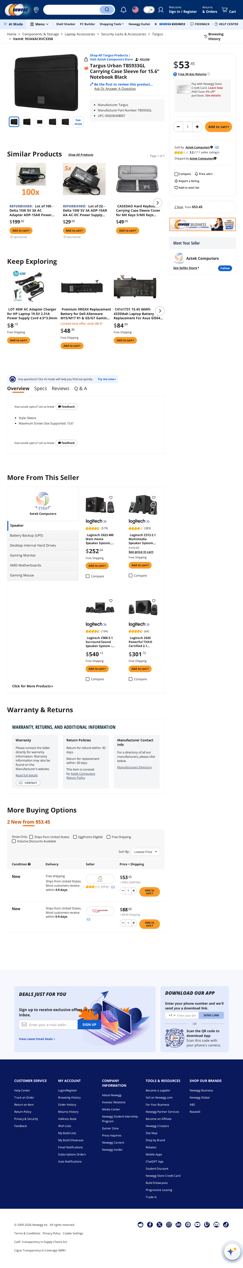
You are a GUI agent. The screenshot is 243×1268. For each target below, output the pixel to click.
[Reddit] (86, 68)
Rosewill (195, 1112)
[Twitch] (207, 1224)
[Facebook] (150, 1224)
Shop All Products (80, 155)
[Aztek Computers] (100, 879)
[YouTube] (197, 1224)
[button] (36, 10)
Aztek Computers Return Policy (80, 775)
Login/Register (67, 1090)
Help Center (22, 1090)
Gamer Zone (110, 1128)
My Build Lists (67, 1133)
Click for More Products (31, 686)
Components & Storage (40, 34)
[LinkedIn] (178, 1224)
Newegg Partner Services (162, 1112)
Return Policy (22, 1112)
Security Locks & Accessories (123, 34)
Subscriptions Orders (72, 1154)
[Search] (107, 10)
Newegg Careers (113, 1142)
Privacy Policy (52, 1233)
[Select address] (36, 10)
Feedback (68, 407)
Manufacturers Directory (134, 767)
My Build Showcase (71, 1140)
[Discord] (216, 1224)
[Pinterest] (188, 1224)
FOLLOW (225, 268)
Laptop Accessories (80, 34)
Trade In (151, 1197)
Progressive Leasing (159, 1190)
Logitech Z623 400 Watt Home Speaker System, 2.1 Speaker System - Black (99, 539)
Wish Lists (64, 1126)
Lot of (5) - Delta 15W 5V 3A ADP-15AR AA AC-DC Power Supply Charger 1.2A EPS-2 (85, 210)
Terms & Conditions (27, 1233)
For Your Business (157, 1105)
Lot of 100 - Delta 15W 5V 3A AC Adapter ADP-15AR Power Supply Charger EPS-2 (31, 210)
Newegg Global (200, 1097)
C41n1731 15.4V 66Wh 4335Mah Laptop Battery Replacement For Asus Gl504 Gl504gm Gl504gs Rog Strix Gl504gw (137, 313)
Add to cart (218, 126)
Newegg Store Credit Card (163, 1176)
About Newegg (112, 1095)
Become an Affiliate (159, 1119)
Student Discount (157, 1169)
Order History (67, 1105)
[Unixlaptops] (100, 911)
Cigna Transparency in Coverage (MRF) (40, 1250)
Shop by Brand (155, 1140)
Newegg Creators (157, 1126)
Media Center (111, 1109)
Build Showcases (157, 1183)
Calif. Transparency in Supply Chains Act (40, 1242)
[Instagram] (169, 1224)
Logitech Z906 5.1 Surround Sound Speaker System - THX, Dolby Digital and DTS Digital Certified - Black (99, 642)
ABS (192, 1105)
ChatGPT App (154, 1161)
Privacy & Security (26, 1119)
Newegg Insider (112, 1150)
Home (11, 34)
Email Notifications (70, 1147)
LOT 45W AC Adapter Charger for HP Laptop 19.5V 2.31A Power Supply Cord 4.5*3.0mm (32, 313)
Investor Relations (114, 1102)
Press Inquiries (112, 1135)
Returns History (68, 1112)
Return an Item (24, 1105)
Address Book (67, 1119)
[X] (159, 1224)
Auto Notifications (70, 1161)
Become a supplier (158, 1090)
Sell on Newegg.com (159, 1097)
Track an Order (24, 1097)
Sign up (89, 1024)
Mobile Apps (154, 1154)
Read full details (27, 775)
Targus (157, 34)
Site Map (151, 1133)
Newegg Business (201, 1090)
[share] (86, 59)
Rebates (151, 1147)
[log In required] (110, 497)
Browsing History (69, 1097)
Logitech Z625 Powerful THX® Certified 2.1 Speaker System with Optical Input (143, 642)
